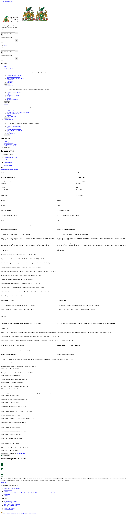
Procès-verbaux (7, 163)
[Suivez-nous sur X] (1, 467)
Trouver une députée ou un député (12, 504)
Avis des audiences (8, 509)
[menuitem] (14, 75)
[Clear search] (16, 33)
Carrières (6, 491)
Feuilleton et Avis (8, 165)
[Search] (2, 35)
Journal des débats (8, 162)
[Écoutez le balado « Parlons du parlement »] (1, 472)
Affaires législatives (8, 143)
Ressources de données (9, 508)
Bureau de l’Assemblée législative (12, 488)
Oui (19, 453)
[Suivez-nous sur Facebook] (2, 465)
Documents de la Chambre (10, 144)
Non (23, 453)
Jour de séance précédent (10, 157)
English (5, 45)
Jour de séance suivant (9, 159)
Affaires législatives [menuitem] (8, 85)
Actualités (6, 495)
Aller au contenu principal (7, 1)
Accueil (5, 141)
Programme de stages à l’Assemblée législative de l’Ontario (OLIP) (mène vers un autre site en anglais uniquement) (31, 492)
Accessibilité (7, 494)
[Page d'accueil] (24, 24)
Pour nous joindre (8, 490)
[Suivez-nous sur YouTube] (2, 476)
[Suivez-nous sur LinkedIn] (2, 470)
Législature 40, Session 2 (10, 145)
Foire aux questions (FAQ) (10, 505)
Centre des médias (8, 507)
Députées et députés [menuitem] (8, 68)
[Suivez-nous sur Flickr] (1, 473)
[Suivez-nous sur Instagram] (1, 462)
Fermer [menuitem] (6, 84)
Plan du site (3, 482)
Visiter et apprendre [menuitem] (8, 119)
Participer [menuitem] (6, 104)
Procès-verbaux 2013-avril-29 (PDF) (9, 169)
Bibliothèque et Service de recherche (12, 502)
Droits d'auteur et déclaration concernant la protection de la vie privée (19, 513)
